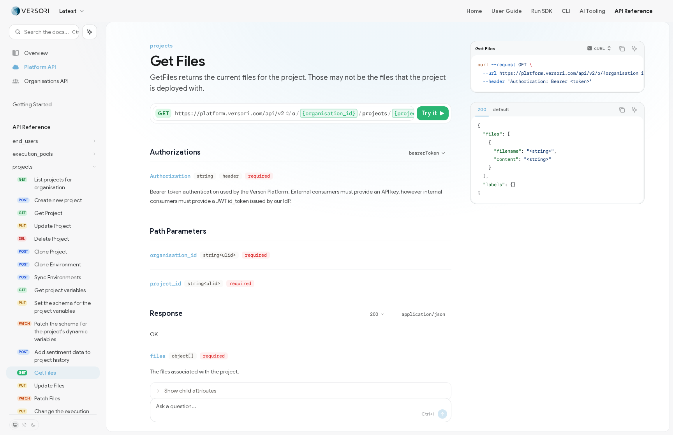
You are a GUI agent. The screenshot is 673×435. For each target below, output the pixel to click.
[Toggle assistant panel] (90, 32)
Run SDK (541, 10)
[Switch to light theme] (24, 425)
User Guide (507, 10)
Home (474, 10)
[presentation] (53, 226)
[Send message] (442, 414)
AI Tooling (592, 10)
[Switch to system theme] (15, 425)
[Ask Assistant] (634, 49)
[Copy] (407, 113)
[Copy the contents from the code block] (622, 49)
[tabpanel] (557, 159)
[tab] (482, 109)
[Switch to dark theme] (33, 425)
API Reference (634, 10)
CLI (566, 10)
